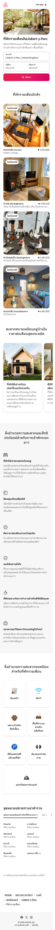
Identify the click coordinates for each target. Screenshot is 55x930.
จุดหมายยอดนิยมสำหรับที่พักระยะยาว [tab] (20, 815)
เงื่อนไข (35, 925)
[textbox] (15, 68)
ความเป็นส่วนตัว (22, 925)
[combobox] (26, 58)
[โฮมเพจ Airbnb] (5, 4)
